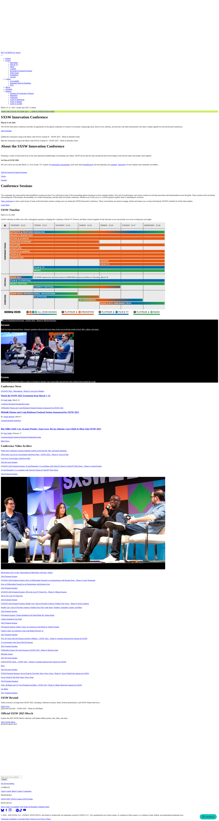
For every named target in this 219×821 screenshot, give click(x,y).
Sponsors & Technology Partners (22, 93)
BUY (3, 53)
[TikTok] (20, 811)
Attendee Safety (44, 807)
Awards (13, 77)
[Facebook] (7, 811)
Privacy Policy (45, 819)
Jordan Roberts (9, 417)
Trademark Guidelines (9, 819)
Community (27, 791)
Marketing (13, 95)
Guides (8, 79)
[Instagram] (10, 811)
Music (12, 67)
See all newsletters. (8, 783)
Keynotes (25, 404)
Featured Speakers (15, 404)
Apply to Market (16, 102)
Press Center (5, 807)
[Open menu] (2, 55)
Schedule (8, 89)
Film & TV (14, 65)
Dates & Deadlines (31, 807)
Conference (5, 404)
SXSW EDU (6, 799)
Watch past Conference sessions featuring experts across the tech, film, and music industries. (34, 451)
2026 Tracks (14, 73)
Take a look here (7, 201)
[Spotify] (17, 811)
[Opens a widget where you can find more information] (208, 817)
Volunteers (14, 98)
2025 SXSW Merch (8, 722)
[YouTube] (25, 811)
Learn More (5, 205)
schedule (114, 165)
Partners (8, 91)
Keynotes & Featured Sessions (21, 71)
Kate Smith (8, 400)
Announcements (7, 421)
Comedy (13, 69)
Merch (7, 87)
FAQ (12, 85)
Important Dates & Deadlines (20, 83)
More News (5, 441)
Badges (8, 58)
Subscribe (121, 165)
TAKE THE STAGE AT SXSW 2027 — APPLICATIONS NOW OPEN (28, 111)
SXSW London (17, 799)
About (3, 791)
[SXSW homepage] (109, 775)
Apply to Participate (17, 100)
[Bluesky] (3, 811)
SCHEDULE (10, 53)
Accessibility (14, 81)
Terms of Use (35, 819)
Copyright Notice (23, 819)
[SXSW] (109, 50)
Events (7, 61)
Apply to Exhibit (16, 104)
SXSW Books (28, 799)
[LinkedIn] (14, 811)
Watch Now (5, 706)
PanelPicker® (88, 165)
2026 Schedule (6, 131)
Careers (8, 791)
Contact (20, 791)
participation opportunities (60, 165)
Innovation (14, 63)
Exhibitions (14, 75)
